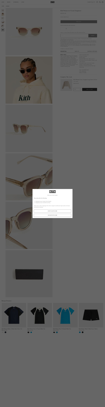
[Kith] (52, 2)
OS (66, 28)
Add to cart (89, 89)
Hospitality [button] (91, 2)
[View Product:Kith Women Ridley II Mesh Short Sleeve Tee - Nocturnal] (5, 332)
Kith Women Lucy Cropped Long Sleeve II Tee (85, 79)
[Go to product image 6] (2, 29)
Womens (7, 6)
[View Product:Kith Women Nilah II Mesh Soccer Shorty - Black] (82, 332)
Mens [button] (8, 2)
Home (3, 6)
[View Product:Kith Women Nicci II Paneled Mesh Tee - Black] (28, 332)
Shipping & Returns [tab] (92, 51)
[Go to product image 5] (2, 25)
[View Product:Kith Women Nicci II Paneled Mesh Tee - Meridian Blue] (31, 332)
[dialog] (52, 203)
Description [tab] (63, 51)
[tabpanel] (78, 63)
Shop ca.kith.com (52, 211)
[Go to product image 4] (2, 22)
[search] (100, 2)
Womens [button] (16, 2)
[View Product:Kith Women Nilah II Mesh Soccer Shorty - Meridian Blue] (80, 332)
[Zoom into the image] (29, 31)
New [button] (3, 2)
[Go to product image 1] (2, 10)
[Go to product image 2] (2, 14)
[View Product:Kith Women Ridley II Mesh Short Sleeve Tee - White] (2, 332)
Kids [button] (23, 2)
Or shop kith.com (52, 215)
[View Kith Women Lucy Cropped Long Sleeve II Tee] (66, 85)
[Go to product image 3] (2, 18)
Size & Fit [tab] (77, 51)
